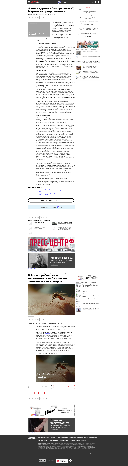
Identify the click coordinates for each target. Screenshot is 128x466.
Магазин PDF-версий (63, 437)
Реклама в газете (48, 438)
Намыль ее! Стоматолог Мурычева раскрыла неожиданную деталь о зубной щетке (90, 300)
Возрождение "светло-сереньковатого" (40, 228)
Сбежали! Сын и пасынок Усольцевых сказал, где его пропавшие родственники (91, 58)
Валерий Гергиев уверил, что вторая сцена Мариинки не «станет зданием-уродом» (64, 228)
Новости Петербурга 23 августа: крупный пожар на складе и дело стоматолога (88, 17)
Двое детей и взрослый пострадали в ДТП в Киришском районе (88, 29)
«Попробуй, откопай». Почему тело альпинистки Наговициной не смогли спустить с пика (91, 309)
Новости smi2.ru (33, 268)
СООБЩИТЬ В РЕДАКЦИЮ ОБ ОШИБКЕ (78, 440)
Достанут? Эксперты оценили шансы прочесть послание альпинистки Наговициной (91, 285)
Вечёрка (47, 333)
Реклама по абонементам (70, 438)
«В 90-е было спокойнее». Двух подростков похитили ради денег (90, 72)
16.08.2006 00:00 (32, 6)
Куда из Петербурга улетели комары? (52, 374)
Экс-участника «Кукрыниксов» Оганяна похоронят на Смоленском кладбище (88, 35)
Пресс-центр (53, 437)
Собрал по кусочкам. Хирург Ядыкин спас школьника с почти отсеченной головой (91, 62)
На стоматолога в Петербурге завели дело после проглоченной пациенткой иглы (88, 23)
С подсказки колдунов (40, 222)
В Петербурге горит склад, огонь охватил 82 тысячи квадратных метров (88, 11)
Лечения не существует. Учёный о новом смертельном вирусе (90, 52)
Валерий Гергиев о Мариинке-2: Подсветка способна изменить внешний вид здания (65, 223)
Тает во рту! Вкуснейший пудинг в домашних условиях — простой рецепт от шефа (90, 67)
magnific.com (31, 316)
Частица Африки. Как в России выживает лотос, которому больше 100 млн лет (91, 290)
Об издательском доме (43, 437)
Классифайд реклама (43, 440)
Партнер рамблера (50, 460)
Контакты (40, 438)
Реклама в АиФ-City (82, 438)
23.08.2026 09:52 (32, 273)
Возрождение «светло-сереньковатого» (40, 232)
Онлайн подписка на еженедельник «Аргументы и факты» (83, 437)
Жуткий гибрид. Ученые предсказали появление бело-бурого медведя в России (91, 305)
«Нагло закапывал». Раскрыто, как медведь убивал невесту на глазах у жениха (91, 295)
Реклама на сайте (58, 438)
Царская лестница (44, 194)
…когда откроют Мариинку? (47, 193)
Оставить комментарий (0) (64, 386)
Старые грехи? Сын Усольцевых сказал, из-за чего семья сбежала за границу (91, 77)
